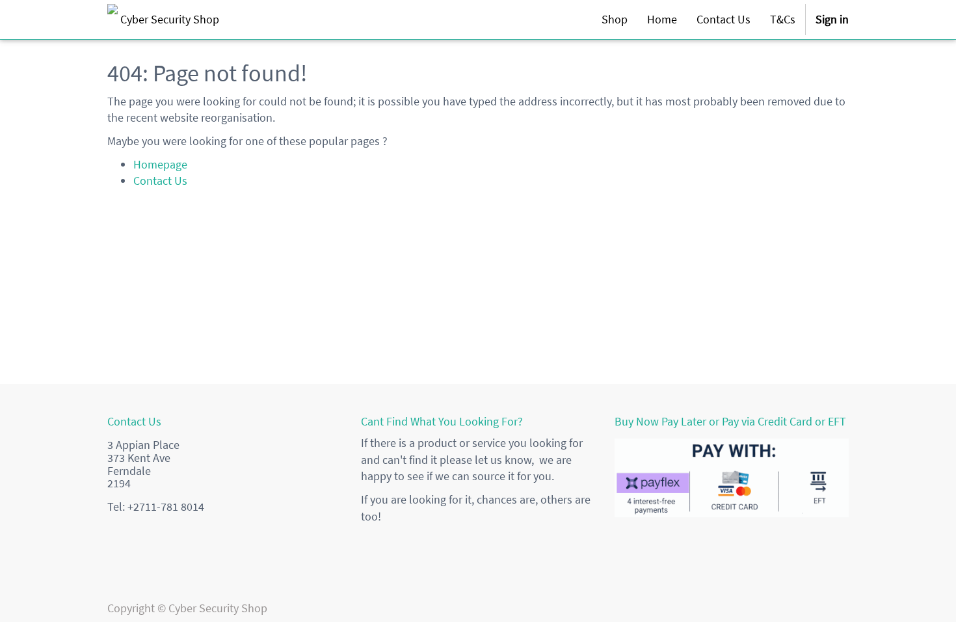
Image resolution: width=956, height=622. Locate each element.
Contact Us (160, 180)
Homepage (160, 164)
